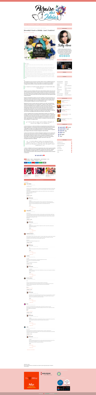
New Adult (66, 93)
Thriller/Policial (59, 89)
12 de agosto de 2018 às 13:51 (31, 211)
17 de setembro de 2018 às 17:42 (33, 246)
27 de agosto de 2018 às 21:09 (31, 328)
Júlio (27, 327)
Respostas (29, 196)
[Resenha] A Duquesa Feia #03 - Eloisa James (66, 110)
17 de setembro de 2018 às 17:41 (33, 199)
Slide (29, 28)
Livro (48, 159)
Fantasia (58, 85)
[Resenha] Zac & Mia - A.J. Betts (66, 114)
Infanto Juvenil (59, 87)
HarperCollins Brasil (37, 159)
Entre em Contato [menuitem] (51, 24)
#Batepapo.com (64, 142)
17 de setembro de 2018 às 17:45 (33, 337)
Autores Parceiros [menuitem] (43, 24)
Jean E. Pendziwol (43, 159)
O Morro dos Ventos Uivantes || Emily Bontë (39, 175)
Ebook (32, 159)
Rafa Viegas (28, 183)
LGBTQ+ (58, 92)
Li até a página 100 (64, 150)
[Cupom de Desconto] (31, 389)
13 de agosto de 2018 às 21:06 (31, 279)
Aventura (66, 81)
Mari (27, 303)
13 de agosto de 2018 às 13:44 (31, 234)
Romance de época (68, 94)
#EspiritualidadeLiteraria (64, 143)
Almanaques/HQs (60, 81)
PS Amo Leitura (29, 278)
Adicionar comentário (31, 349)
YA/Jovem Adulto (60, 95)
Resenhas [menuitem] (37, 24)
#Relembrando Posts (64, 145)
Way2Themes (47, 393)
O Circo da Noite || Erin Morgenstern (27, 175)
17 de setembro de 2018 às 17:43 (33, 293)
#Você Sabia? (64, 148)
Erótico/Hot (66, 92)
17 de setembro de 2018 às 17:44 (33, 316)
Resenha (32, 160)
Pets (57, 88)
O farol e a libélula (27, 160)
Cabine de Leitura (29, 233)
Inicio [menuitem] (26, 24)
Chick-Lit (58, 91)
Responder (28, 195)
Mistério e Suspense (68, 88)
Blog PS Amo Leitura (29, 288)
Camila (27, 255)
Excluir (31, 195)
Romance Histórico (60, 93)
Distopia (58, 84)
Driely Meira (28, 210)
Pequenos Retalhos (29, 311)
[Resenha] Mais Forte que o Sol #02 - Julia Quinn (67, 119)
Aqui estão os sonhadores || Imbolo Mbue (50, 175)
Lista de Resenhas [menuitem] (31, 24)
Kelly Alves (26, 32)
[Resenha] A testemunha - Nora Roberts (66, 106)
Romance (36, 160)
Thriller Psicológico (68, 90)
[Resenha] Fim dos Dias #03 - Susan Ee (66, 101)
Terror (66, 89)
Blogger (55, 393)
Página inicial (26, 28)
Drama (28, 159)
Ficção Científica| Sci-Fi (68, 86)
